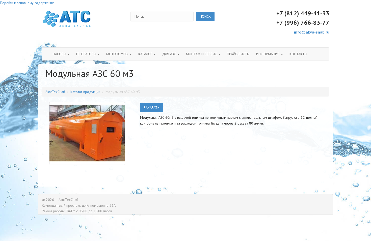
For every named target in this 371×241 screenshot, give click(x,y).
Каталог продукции (85, 91)
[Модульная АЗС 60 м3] (87, 133)
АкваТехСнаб (55, 91)
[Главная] (67, 19)
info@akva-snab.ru (311, 32)
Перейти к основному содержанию (27, 3)
